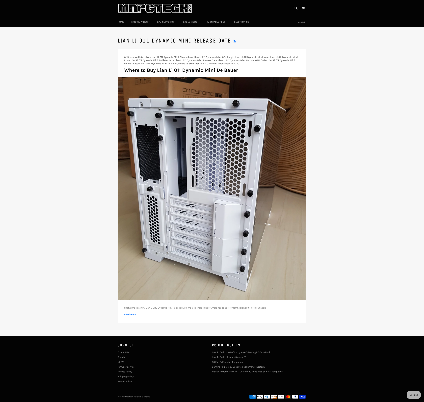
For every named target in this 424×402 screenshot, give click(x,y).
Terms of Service (126, 366)
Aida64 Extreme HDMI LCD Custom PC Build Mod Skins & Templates (247, 371)
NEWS (121, 362)
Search (121, 357)
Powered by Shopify (142, 397)
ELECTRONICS (242, 22)
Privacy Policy (125, 371)
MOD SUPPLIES (139, 22)
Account (302, 22)
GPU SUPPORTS (165, 22)
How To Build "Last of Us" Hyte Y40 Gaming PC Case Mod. (241, 352)
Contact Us (123, 352)
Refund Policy (125, 381)
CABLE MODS (190, 22)
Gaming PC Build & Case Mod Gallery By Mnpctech (238, 366)
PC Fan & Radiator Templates (227, 362)
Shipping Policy (126, 376)
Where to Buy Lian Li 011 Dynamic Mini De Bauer (181, 70)
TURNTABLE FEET (216, 22)
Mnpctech (128, 397)
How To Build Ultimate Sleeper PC (229, 357)
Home (121, 22)
